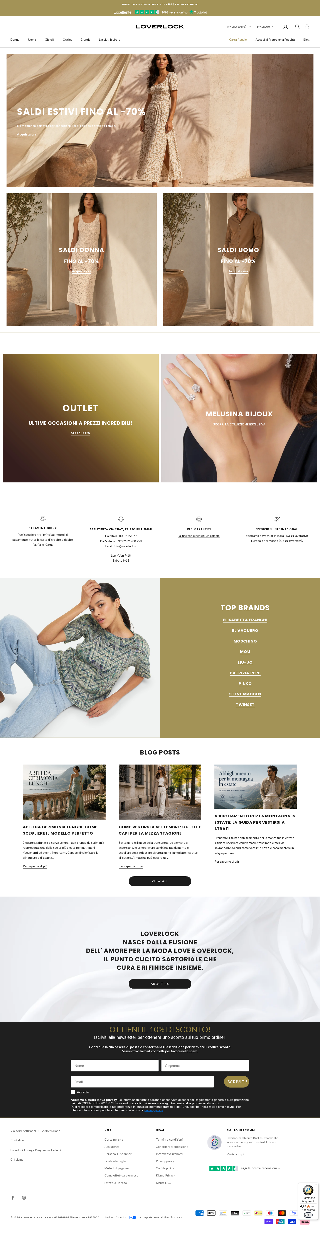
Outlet (67, 39)
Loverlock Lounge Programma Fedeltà (35, 1150)
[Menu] (315, 1185)
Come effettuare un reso (121, 1175)
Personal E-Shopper (117, 1154)
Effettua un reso (115, 1183)
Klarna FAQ (163, 1183)
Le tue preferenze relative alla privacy (160, 1217)
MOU (245, 651)
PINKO (245, 683)
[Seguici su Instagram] (24, 1198)
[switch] (308, 1215)
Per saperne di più (35, 866)
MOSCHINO (245, 641)
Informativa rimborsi (169, 1154)
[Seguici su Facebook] (12, 1198)
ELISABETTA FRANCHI (245, 620)
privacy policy (153, 1110)
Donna (14, 39)
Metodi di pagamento (118, 1168)
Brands (85, 39)
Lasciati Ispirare (109, 39)
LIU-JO (245, 662)
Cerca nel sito (113, 1139)
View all (160, 881)
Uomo (32, 39)
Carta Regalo (238, 39)
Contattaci (17, 1140)
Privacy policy (165, 1161)
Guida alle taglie (115, 1161)
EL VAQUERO (245, 630)
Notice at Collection (116, 1217)
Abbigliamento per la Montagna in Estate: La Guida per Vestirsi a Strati (255, 822)
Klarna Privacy (165, 1175)
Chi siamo (17, 1159)
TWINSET (245, 704)
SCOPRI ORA (80, 433)
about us (160, 984)
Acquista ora (26, 134)
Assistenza (112, 1146)
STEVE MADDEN (245, 694)
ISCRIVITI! (236, 1081)
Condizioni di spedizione (172, 1146)
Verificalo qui (235, 1154)
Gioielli (49, 39)
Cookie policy (165, 1168)
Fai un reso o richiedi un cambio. (199, 535)
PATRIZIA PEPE (245, 673)
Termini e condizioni (169, 1139)
